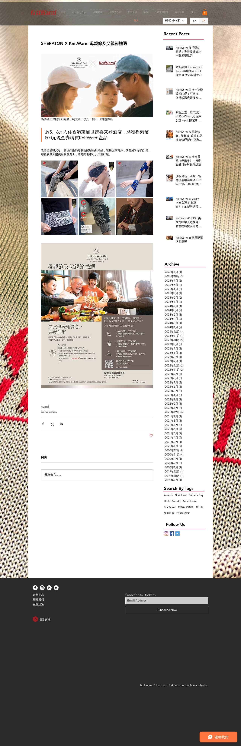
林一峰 (200, 507)
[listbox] (174, 21)
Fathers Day (196, 495)
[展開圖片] (59, 179)
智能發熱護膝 (186, 507)
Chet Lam (181, 495)
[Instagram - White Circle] (42, 587)
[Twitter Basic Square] (177, 533)
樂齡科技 (169, 512)
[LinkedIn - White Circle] (49, 587)
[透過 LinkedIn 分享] (61, 424)
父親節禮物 (183, 512)
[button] (204, 12)
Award (45, 406)
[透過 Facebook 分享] (43, 424)
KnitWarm (169, 507)
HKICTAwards (172, 500)
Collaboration (49, 411)
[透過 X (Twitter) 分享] (52, 424)
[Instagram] (166, 533)
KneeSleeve (189, 500)
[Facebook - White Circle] (35, 587)
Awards (168, 495)
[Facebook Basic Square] (172, 533)
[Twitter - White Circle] (56, 587)
